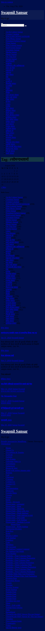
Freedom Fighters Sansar (16, 41)
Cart (7, 475)
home (8, 500)
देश (7, 77)
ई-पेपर (8, 102)
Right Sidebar (11, 590)
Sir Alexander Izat (8, 396)
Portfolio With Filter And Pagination (20, 574)
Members (9, 545)
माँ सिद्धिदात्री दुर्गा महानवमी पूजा (12, 408)
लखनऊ (9, 63)
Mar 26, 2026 (6, 425)
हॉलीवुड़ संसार (11, 117)
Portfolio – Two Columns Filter (18, 569)
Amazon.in (10, 466)
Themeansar (5, 444)
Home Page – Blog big (15, 509)
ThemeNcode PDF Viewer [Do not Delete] (23, 614)
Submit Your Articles (14, 608)
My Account (11, 547)
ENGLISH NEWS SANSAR (18, 36)
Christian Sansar (12, 199)
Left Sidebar (11, 538)
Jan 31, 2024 (6, 338)
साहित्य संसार (11, 129)
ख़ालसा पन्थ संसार (12, 142)
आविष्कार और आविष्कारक (15, 66)
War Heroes (10, 233)
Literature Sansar (12, 50)
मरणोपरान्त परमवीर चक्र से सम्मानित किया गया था (19, 333)
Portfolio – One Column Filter (18, 560)
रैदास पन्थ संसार (12, 149)
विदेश (8, 88)
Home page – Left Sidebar (16, 520)
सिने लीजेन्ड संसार (12, 115)
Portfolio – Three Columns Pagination (21, 567)
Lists (8, 542)
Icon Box (9, 531)
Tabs (8, 610)
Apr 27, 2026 (6, 401)
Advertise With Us (13, 461)
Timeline (9, 619)
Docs (8, 486)
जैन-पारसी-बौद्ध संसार (13, 147)
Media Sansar (11, 52)
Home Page (15, 524)
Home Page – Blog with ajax (17, 511)
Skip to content (7, 2)
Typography (11, 623)
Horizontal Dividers (14, 529)
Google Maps (11, 493)
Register (9, 585)
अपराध (8, 72)
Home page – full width (15, 518)
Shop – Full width (13, 605)
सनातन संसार (11, 138)
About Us (10, 450)
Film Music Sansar (13, 39)
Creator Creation (12, 34)
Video (8, 626)
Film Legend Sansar (14, 45)
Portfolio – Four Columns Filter (18, 556)
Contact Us (10, 482)
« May (3, 187)
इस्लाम (8, 140)
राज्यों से (9, 81)
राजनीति (9, 86)
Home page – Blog (13, 506)
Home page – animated (15, 504)
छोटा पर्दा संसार (11, 97)
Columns (9, 479)
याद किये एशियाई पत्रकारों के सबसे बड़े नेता (16, 384)
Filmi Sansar (11, 43)
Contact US (10, 484)
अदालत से (9, 70)
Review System (12, 587)
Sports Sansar (11, 59)
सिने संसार (10, 113)
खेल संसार (10, 75)
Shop (8, 603)
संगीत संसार (10, 122)
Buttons (9, 473)
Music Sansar (11, 54)
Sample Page (11, 592)
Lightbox (9, 540)
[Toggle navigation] (2, 23)
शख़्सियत (9, 90)
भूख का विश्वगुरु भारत (13, 628)
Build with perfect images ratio (18, 470)
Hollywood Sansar (13, 48)
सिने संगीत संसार (12, 120)
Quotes (9, 583)
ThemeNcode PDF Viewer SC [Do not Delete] (24, 617)
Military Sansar (12, 222)
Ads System (11, 459)
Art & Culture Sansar (14, 32)
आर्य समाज (10, 124)
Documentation (12, 488)
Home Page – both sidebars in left (19, 515)
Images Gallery (12, 536)
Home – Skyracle (13, 502)
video (8, 104)
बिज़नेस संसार (11, 84)
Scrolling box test (13, 601)
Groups (9, 495)
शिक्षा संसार (10, 99)
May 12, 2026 (6, 389)
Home (8, 448)
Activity (9, 457)
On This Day (11, 57)
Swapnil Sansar (14, 12)
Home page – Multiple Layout (18, 522)
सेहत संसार (10, 133)
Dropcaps (10, 491)
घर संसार (9, 135)
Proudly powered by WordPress (14, 441)
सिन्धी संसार (10, 151)
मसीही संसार (10, 144)
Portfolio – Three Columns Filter (19, 565)
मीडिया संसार (11, 111)
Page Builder (11, 554)
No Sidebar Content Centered (17, 549)
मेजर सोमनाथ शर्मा (7, 355)
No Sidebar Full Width (15, 551)
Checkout (10, 477)
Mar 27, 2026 (6, 413)
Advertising (10, 464)
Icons (8, 533)
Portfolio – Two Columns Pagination (20, 572)
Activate (9, 455)
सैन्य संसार (10, 108)
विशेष (8, 93)
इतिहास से (9, 131)
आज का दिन (10, 68)
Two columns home (14, 621)
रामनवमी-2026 (6, 420)
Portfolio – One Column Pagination (20, 563)
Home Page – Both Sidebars (17, 513)
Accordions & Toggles (15, 452)
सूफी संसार (10, 153)
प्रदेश (8, 79)
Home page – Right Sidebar (17, 527)
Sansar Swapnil (19, 389)
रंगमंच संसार (10, 126)
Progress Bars (11, 578)
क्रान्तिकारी (10, 61)
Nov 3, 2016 (6, 360)
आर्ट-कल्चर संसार (12, 95)
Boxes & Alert (11, 468)
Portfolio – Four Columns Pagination (20, 558)
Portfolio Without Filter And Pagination (21, 576)
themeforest (10, 612)
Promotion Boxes (13, 581)
